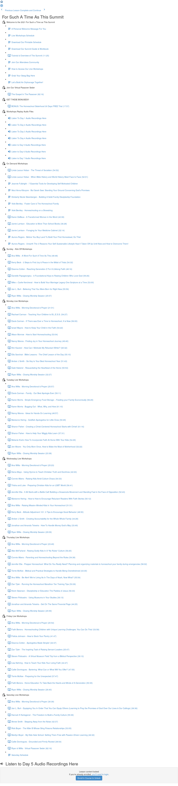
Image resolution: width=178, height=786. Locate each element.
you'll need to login (100, 774)
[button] (1, 2)
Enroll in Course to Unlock (89, 778)
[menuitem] (1, 6)
